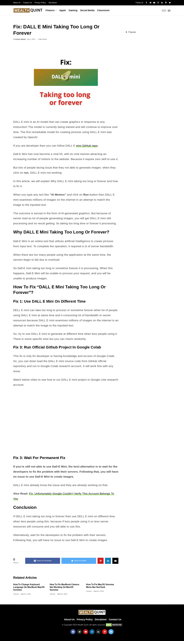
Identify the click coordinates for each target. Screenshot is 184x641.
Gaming (73, 10)
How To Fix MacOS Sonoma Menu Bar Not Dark (100, 585)
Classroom (103, 10)
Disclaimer (53, 3)
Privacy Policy (40, 3)
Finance (50, 10)
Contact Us (27, 3)
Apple (62, 10)
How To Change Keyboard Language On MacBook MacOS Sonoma (29, 587)
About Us (16, 3)
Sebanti (16, 594)
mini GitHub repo (87, 145)
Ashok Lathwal (20, 39)
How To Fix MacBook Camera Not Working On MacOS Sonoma (64, 587)
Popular (132, 32)
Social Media (87, 10)
